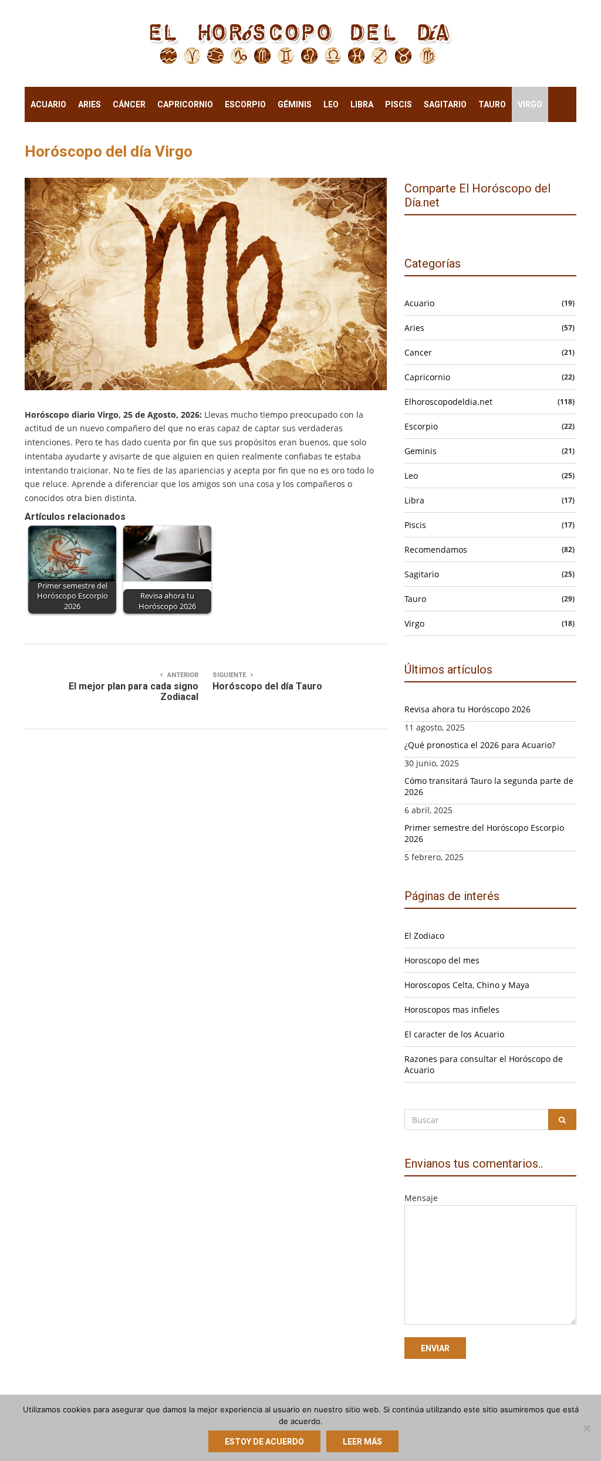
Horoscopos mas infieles (451, 1009)
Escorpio (245, 104)
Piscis (398, 104)
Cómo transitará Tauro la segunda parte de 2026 (488, 786)
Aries (89, 104)
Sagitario (445, 104)
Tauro (492, 104)
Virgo (530, 104)
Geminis (420, 450)
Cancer (418, 352)
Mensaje (421, 1197)
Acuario (48, 104)
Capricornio (185, 104)
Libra (361, 104)
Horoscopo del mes (442, 960)
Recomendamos (435, 549)
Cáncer (129, 104)
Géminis (295, 104)
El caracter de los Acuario (454, 1034)
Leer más (362, 1441)
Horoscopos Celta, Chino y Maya (466, 984)
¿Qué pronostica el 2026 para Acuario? (479, 744)
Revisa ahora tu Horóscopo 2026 (467, 709)
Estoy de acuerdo (264, 1441)
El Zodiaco (424, 935)
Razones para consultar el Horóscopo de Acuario (483, 1064)
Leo (331, 104)
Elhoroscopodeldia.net (448, 401)
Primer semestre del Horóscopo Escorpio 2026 (484, 833)
